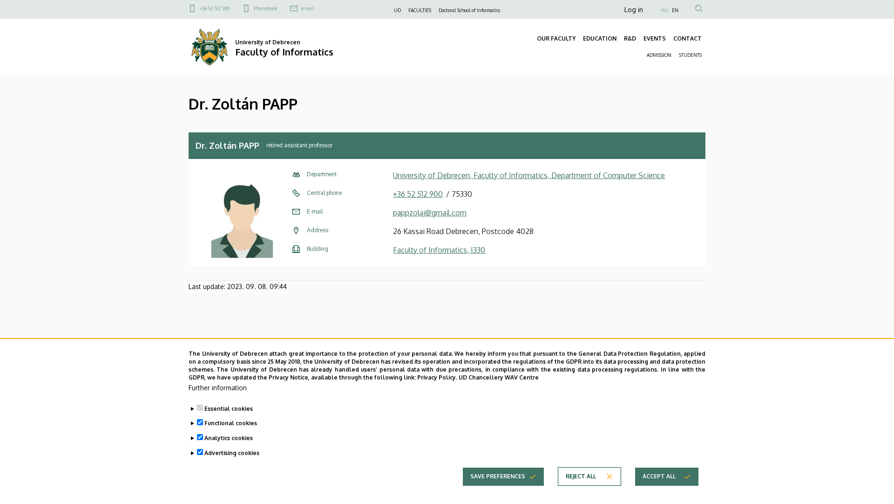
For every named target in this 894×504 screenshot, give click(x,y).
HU (664, 10)
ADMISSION (659, 55)
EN (675, 10)
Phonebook (265, 8)
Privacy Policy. (437, 376)
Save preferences (497, 476)
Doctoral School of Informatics (469, 10)
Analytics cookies (228, 438)
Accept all (659, 476)
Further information (218, 387)
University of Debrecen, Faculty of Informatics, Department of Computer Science (529, 175)
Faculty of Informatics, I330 (439, 250)
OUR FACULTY (556, 38)
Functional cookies (230, 423)
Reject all (581, 476)
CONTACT (687, 38)
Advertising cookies (231, 452)
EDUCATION (599, 38)
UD (397, 10)
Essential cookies (228, 408)
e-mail (307, 8)
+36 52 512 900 (215, 8)
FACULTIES (419, 10)
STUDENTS (690, 55)
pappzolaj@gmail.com (430, 212)
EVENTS (654, 38)
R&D (630, 38)
